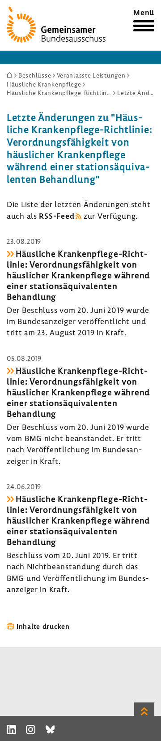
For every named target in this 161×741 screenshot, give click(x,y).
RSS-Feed (56, 216)
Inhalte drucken (43, 626)
